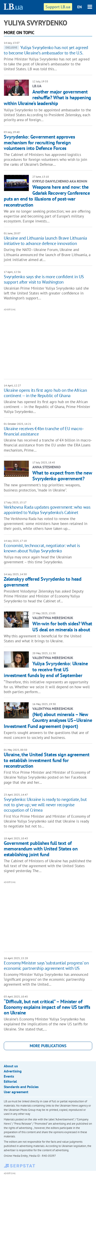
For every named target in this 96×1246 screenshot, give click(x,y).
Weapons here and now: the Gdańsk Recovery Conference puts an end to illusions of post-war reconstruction (47, 196)
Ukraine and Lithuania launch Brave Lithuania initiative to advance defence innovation (45, 240)
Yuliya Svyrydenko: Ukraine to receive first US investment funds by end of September (46, 669)
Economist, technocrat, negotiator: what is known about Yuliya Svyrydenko (42, 548)
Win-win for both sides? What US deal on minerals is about (62, 626)
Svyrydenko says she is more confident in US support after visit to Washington (44, 279)
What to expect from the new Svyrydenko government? (62, 476)
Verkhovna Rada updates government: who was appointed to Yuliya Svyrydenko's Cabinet (47, 509)
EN (79, 6)
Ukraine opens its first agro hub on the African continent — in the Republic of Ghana (45, 392)
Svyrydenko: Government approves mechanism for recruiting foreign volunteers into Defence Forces (39, 142)
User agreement (16, 1092)
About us (11, 1066)
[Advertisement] (50, 343)
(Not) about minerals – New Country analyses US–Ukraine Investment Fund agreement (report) (48, 720)
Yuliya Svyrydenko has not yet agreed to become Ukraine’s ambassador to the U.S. (46, 50)
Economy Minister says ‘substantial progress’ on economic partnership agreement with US (46, 965)
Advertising (13, 1071)
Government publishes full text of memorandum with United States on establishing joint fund (40, 849)
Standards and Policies (21, 1086)
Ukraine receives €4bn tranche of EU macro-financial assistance (44, 431)
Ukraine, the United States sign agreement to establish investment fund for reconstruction (46, 760)
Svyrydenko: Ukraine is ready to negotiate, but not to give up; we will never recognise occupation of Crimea (45, 804)
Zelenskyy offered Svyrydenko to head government (42, 582)
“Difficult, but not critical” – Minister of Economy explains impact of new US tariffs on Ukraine (47, 1007)
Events (9, 1076)
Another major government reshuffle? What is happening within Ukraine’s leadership (47, 98)
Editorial (10, 1081)
